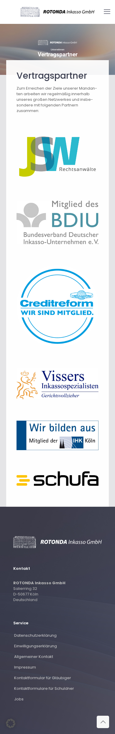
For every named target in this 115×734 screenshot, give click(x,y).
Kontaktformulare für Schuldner (44, 688)
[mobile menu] (107, 12)
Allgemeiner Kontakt (33, 656)
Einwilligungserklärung (35, 646)
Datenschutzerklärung (35, 635)
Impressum (25, 667)
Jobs (19, 699)
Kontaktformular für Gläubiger (42, 678)
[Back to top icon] (103, 722)
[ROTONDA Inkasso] (57, 12)
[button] (10, 723)
